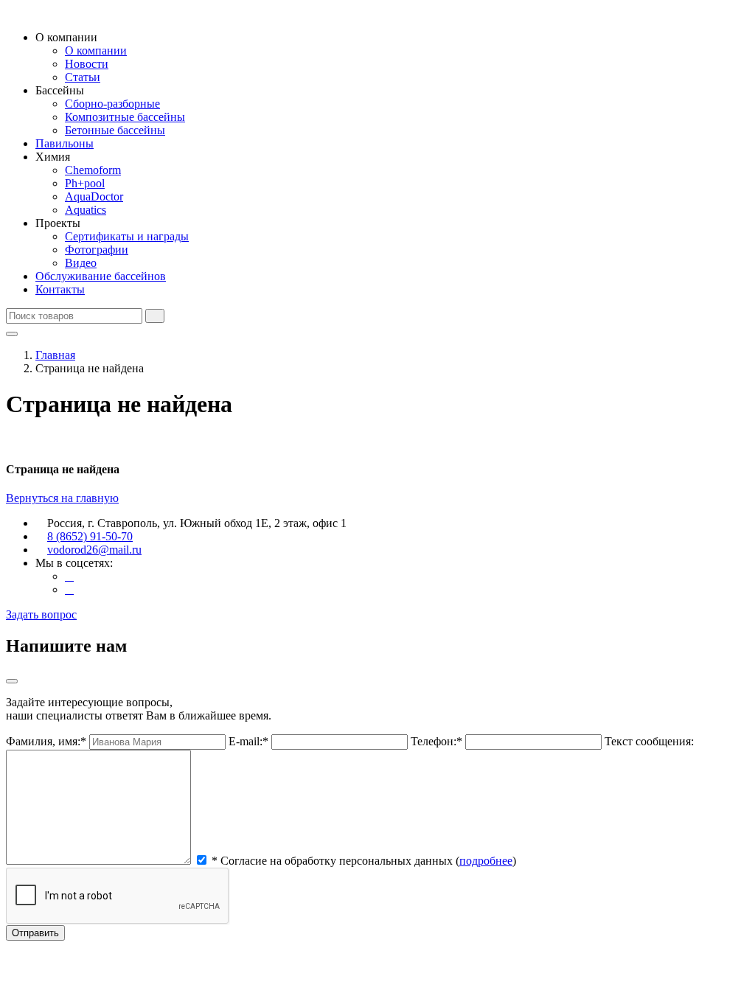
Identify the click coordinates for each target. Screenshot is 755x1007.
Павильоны (64, 143)
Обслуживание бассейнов (100, 276)
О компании (96, 50)
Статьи (82, 77)
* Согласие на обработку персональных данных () (364, 860)
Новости (86, 64)
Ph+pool (85, 183)
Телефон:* (436, 741)
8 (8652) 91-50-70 (90, 536)
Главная (55, 355)
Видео (81, 263)
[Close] (12, 681)
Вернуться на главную (62, 498)
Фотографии (96, 249)
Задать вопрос (41, 614)
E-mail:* (248, 741)
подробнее (485, 860)
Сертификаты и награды (127, 236)
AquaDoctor (94, 196)
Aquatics (85, 209)
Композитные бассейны (125, 117)
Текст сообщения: (649, 741)
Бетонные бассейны (115, 130)
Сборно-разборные (112, 103)
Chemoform (93, 170)
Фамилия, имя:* (46, 741)
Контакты (60, 289)
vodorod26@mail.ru (94, 549)
